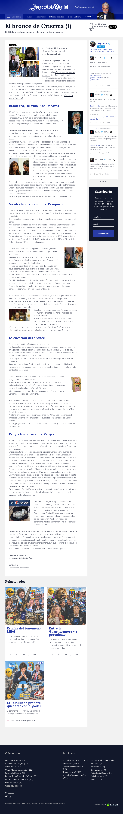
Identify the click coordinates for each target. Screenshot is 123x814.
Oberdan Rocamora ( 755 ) (17, 760)
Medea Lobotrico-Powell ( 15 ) (19, 779)
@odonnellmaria (95, 75)
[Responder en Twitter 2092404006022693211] (91, 122)
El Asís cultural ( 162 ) (72, 772)
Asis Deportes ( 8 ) (99, 776)
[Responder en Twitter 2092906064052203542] (91, 85)
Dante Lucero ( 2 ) (13, 782)
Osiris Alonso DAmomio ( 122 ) (19, 770)
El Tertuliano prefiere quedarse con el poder (24, 704)
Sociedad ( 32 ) (98, 766)
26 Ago (106, 95)
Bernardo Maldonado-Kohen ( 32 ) (21, 776)
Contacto (9, 793)
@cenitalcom (94, 80)
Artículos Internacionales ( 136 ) (74, 776)
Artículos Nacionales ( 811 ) (74, 760)
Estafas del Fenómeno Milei (24, 629)
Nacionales (40, 17)
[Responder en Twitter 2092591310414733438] (91, 174)
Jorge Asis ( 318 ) (13, 766)
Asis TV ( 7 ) (96, 779)
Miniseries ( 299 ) (70, 763)
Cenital (97, 95)
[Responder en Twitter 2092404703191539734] (91, 153)
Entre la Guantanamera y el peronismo (64, 631)
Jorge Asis (99, 58)
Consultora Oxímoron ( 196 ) (73, 767)
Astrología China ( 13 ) (101, 773)
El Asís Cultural (74, 17)
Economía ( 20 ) (98, 770)
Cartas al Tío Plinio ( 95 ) (102, 760)
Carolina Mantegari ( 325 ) (17, 763)
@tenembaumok (95, 78)
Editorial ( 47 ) (97, 763)
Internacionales (56, 17)
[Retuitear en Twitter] (96, 91)
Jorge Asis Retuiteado (104, 91)
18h (108, 58)
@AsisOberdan (95, 106)
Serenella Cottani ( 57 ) (15, 773)
